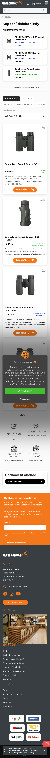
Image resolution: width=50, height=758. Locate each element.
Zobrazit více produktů (25, 87)
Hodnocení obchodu (12, 667)
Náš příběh (7, 679)
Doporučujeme (11, 99)
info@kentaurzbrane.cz (18, 586)
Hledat (44, 10)
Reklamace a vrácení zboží (14, 671)
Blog (5, 690)
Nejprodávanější (25, 105)
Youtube (6, 698)
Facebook (7, 702)
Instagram (7, 706)
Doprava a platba (10, 675)
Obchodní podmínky (12, 655)
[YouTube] (18, 593)
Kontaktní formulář (15, 602)
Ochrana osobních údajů (13, 659)
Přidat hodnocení (15, 481)
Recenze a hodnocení (12, 694)
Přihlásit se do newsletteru (16, 543)
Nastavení (25, 399)
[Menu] (47, 3)
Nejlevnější (27, 99)
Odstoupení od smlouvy (13, 663)
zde (39, 384)
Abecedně (40, 105)
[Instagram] (11, 593)
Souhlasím (26, 391)
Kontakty (7, 651)
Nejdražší (8, 105)
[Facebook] (5, 593)
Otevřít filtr (13, 116)
